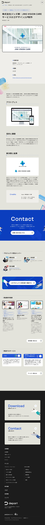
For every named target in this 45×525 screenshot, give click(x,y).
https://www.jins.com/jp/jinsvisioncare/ (22, 77)
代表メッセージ (8, 454)
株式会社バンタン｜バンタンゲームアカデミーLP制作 (8, 319)
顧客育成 (27, 474)
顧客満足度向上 (28, 472)
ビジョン (6, 459)
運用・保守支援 (9, 474)
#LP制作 (5, 10)
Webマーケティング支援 (10, 480)
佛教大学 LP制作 (20, 315)
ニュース (7, 497)
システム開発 (8, 472)
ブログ (6, 490)
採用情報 (7, 494)
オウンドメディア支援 (10, 477)
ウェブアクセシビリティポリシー (16, 517)
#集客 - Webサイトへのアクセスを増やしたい (8, 316)
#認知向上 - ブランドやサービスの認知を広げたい (19, 10)
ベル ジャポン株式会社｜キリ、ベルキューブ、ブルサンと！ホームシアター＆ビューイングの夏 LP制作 (36, 318)
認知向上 (27, 469)
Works (6, 5)
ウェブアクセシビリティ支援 (11, 482)
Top (3, 5)
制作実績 (7, 486)
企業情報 (7, 448)
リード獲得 (27, 477)
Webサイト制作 (9, 469)
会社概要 (6, 452)
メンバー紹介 (7, 457)
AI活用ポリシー (25, 517)
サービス (7, 463)
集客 (26, 480)
